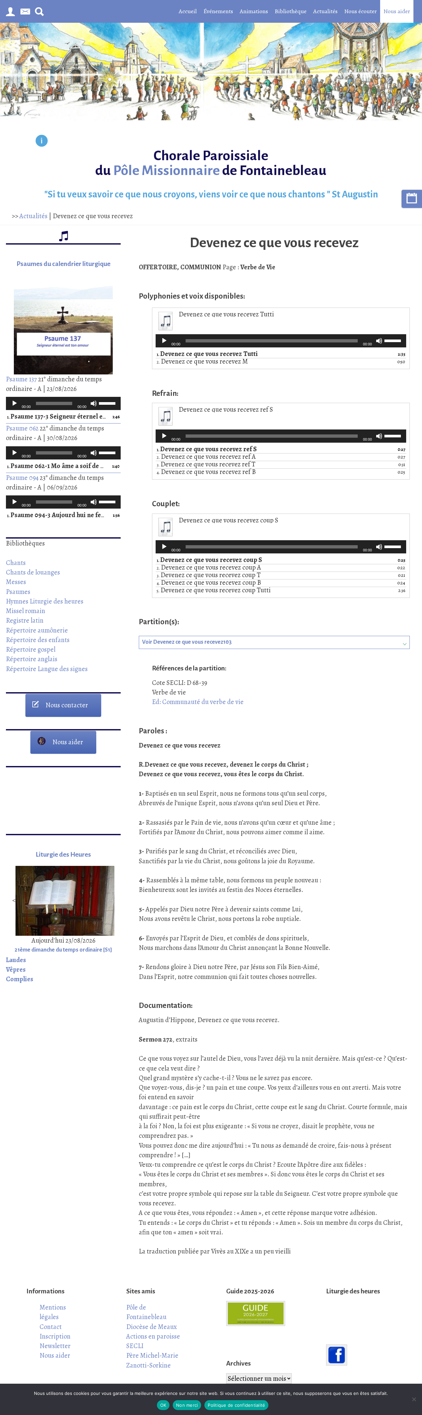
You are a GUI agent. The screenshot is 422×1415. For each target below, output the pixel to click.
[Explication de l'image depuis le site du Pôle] (42, 141)
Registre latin (25, 620)
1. (56, 416)
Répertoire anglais (31, 658)
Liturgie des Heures (63, 854)
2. (202, 362)
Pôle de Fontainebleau (146, 1312)
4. (206, 472)
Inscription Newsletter (55, 1341)
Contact (51, 1326)
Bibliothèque (291, 11)
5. (214, 590)
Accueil (188, 11)
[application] (63, 403)
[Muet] (93, 403)
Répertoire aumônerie (37, 630)
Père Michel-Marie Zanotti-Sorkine (152, 1360)
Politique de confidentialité (236, 1405)
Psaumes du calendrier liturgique (63, 263)
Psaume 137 (21, 379)
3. (206, 464)
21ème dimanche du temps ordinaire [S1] (63, 950)
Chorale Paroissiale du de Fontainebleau (210, 163)
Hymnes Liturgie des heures (44, 601)
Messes (16, 581)
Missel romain (25, 610)
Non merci (187, 1405)
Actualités (325, 11)
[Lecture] (14, 403)
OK (163, 1405)
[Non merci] (413, 1399)
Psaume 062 (22, 428)
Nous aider (396, 11)
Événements (218, 11)
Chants (16, 562)
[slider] (108, 403)
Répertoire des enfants (38, 639)
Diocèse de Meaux (151, 1326)
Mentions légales (53, 1312)
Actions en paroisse (153, 1336)
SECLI (134, 1345)
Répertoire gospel (30, 649)
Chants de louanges (33, 572)
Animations (254, 11)
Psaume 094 (22, 477)
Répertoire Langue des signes (47, 668)
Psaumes (18, 591)
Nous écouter (360, 11)
